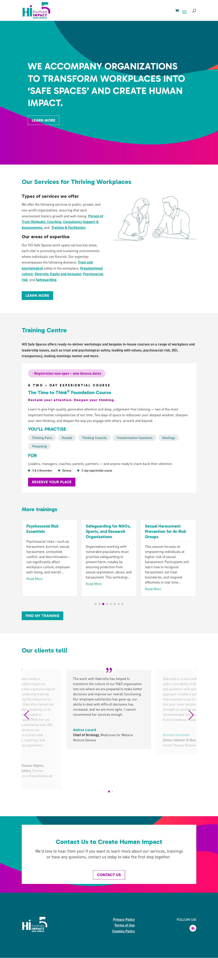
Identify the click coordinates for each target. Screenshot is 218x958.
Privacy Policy (124, 919)
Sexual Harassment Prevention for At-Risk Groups (165, 531)
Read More (34, 578)
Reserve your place (52, 482)
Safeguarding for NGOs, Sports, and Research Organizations (108, 531)
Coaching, (54, 221)
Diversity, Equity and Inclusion (58, 274)
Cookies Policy (123, 931)
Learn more (43, 120)
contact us (109, 874)
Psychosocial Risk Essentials (42, 529)
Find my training (42, 615)
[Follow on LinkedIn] (192, 928)
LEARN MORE (37, 295)
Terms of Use (124, 925)
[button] (96, 604)
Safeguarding (46, 279)
